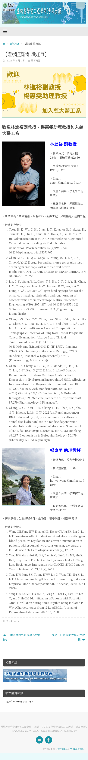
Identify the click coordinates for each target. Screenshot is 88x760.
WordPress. (77, 748)
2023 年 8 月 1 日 (15, 60)
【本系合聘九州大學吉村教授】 (22, 637)
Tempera (61, 748)
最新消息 (14, 43)
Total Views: (13, 702)
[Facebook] (48, 740)
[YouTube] (39, 740)
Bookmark (12, 621)
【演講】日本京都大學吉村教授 (67, 637)
